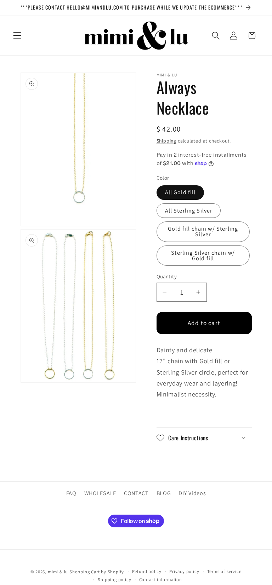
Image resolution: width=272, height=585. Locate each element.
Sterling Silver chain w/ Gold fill (203, 255)
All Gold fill (180, 192)
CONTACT (136, 493)
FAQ (71, 493)
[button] (17, 36)
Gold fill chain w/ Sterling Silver (203, 231)
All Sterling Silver (188, 210)
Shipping (166, 141)
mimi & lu (58, 572)
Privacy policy (184, 571)
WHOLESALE (100, 493)
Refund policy (147, 571)
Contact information (160, 580)
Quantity (167, 276)
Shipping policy (114, 580)
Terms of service (224, 571)
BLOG (164, 493)
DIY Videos (192, 493)
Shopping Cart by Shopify (96, 572)
